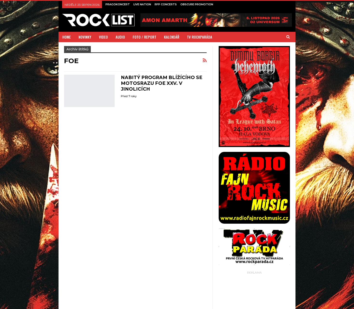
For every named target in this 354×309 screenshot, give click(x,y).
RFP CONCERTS (166, 4)
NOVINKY (85, 37)
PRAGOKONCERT (117, 4)
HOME (66, 37)
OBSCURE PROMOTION (196, 4)
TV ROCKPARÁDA (199, 37)
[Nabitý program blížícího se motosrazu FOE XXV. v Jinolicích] (89, 91)
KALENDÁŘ (171, 37)
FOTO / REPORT (144, 37)
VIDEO (103, 37)
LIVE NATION (142, 4)
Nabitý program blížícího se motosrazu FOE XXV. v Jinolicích (161, 83)
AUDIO (120, 37)
